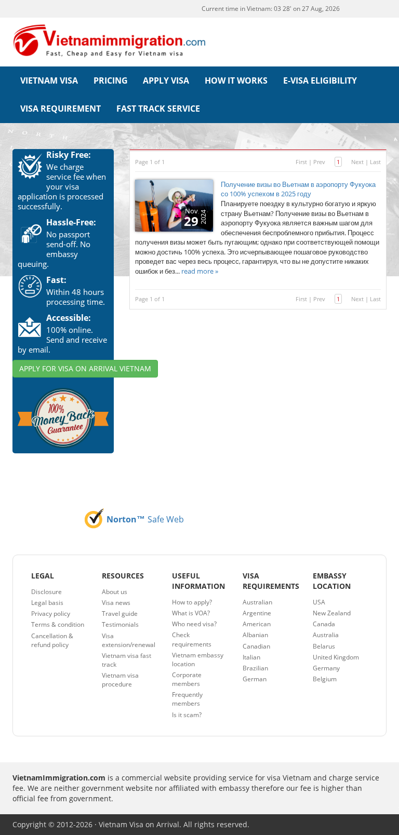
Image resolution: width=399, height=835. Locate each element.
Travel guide (120, 613)
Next (357, 162)
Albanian (255, 634)
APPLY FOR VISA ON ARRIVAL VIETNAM (85, 368)
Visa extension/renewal (128, 640)
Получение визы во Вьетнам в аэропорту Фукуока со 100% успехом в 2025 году (298, 189)
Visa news (116, 602)
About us (114, 591)
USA (319, 602)
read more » (199, 271)
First (301, 162)
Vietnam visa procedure (120, 680)
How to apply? (192, 602)
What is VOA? (191, 613)
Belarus (324, 646)
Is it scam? (187, 714)
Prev (319, 162)
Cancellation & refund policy (52, 640)
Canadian (256, 646)
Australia (326, 634)
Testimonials (120, 624)
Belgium (325, 679)
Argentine (257, 613)
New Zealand (332, 613)
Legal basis (47, 602)
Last (375, 162)
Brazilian (255, 668)
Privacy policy (50, 613)
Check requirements (191, 639)
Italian (251, 657)
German (255, 679)
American (257, 623)
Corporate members (187, 679)
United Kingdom (336, 657)
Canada (324, 623)
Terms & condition (57, 624)
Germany (326, 668)
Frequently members (187, 699)
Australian (257, 602)
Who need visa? (194, 623)
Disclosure (46, 591)
